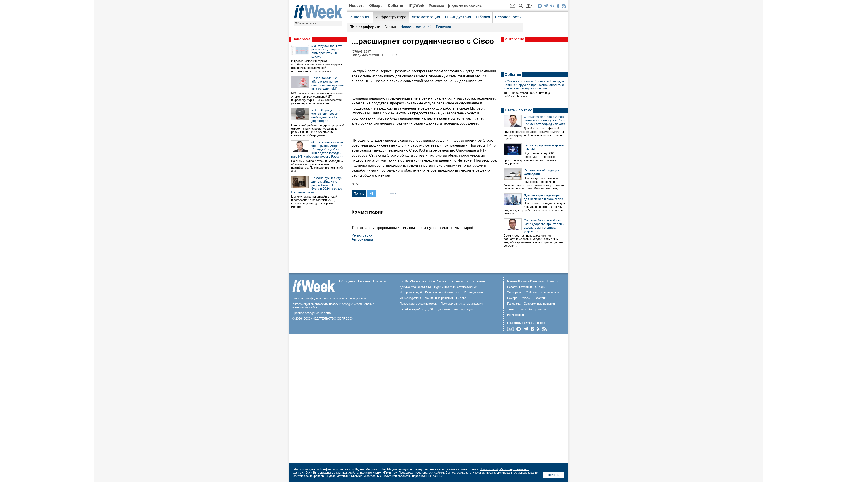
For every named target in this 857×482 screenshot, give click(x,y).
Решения (443, 27)
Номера (512, 298)
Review (525, 298)
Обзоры (376, 6)
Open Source (437, 281)
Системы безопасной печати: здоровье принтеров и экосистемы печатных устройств (544, 225)
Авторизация (362, 239)
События (396, 6)
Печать (359, 193)
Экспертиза (514, 292)
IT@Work (416, 6)
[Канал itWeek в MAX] (540, 6)
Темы (510, 309)
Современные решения (539, 303)
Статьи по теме (518, 110)
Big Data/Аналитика (413, 281)
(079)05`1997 (361, 51)
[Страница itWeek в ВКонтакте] (552, 6)
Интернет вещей (411, 292)
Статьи (390, 27)
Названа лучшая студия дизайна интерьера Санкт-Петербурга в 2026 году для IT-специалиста (317, 185)
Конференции (550, 292)
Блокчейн (478, 281)
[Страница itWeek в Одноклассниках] (558, 6)
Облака (483, 17)
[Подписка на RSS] (564, 6)
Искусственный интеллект (443, 292)
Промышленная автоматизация (462, 303)
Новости (357, 6)
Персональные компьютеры (418, 303)
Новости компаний (415, 27)
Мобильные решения (439, 298)
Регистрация (362, 235)
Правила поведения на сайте (312, 313)
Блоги (522, 309)
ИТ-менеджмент (410, 298)
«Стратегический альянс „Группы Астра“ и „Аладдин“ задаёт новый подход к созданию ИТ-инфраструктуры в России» (317, 149)
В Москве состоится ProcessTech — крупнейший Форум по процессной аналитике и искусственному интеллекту (534, 84)
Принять (553, 474)
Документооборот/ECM (415, 287)
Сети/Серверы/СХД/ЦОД (416, 309)
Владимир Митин (365, 55)
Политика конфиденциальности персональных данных (329, 298)
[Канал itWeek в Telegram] (546, 6)
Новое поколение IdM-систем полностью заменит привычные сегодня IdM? (327, 83)
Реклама (436, 6)
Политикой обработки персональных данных (413, 476)
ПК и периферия (305, 23)
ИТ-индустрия (458, 17)
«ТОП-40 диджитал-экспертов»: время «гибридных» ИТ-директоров (325, 115)
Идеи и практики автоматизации (455, 287)
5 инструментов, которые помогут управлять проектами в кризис (327, 51)
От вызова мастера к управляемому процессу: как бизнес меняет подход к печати (544, 120)
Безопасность (508, 17)
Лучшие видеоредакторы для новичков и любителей (543, 197)
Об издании (347, 281)
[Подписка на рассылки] (511, 330)
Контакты (379, 281)
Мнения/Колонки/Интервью (525, 281)
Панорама (301, 39)
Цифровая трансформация (454, 309)
